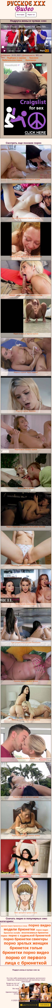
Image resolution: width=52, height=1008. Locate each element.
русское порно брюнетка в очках (14, 926)
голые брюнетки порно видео (25, 950)
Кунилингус (31, 60)
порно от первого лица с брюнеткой (26, 960)
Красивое (33, 58)
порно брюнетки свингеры (26, 939)
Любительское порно (12, 60)
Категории (20, 14)
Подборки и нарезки (16, 58)
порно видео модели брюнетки (27, 927)
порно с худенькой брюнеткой (30, 935)
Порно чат (31, 14)
